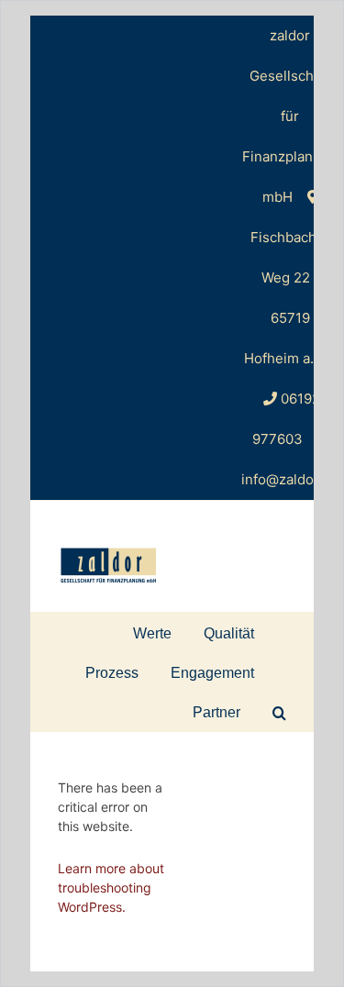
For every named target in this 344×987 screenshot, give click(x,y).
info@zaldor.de (289, 479)
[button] (279, 711)
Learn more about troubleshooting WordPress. (111, 887)
